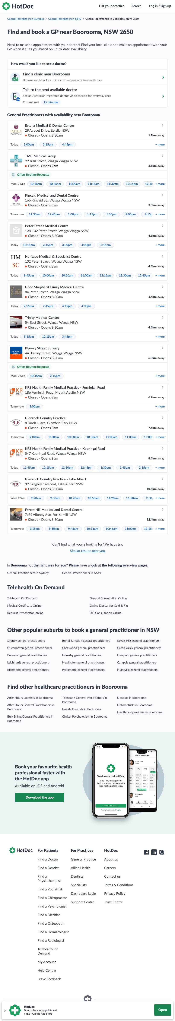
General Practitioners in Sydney (28, 573)
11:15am (93, 183)
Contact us (112, 876)
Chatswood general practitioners (83, 648)
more (160, 144)
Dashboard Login (83, 893)
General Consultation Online (108, 598)
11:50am (132, 498)
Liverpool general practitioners (137, 655)
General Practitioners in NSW (64, 19)
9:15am (29, 336)
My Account (47, 962)
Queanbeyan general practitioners (29, 648)
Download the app (40, 797)
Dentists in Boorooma (131, 697)
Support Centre (82, 902)
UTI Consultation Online (105, 613)
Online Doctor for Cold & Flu (109, 605)
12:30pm (125, 275)
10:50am (93, 498)
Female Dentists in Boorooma (81, 709)
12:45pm (54, 214)
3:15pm (48, 144)
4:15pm (106, 245)
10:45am (55, 183)
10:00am (48, 275)
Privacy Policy (114, 893)
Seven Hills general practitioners (138, 640)
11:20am (113, 498)
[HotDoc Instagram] (162, 852)
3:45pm (67, 336)
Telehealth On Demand (22, 598)
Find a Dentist (48, 868)
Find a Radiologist (51, 940)
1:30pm (111, 214)
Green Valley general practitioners (139, 648)
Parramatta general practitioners (83, 669)
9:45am (73, 528)
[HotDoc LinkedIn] (154, 852)
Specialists (79, 885)
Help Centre (47, 970)
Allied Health (80, 868)
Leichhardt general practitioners (28, 662)
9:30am (54, 437)
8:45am (29, 275)
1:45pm (125, 467)
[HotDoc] (17, 6)
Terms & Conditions (118, 885)
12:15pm (132, 183)
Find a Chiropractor (52, 898)
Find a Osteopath (51, 923)
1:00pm (73, 214)
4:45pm (67, 144)
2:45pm (48, 306)
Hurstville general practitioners (137, 669)
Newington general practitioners (83, 662)
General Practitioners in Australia (25, 19)
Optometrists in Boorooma (134, 705)
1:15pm (92, 214)
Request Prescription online (25, 613)
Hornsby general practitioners (81, 655)
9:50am (55, 498)
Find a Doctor (48, 859)
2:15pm (150, 214)
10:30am (67, 275)
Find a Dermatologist (53, 932)
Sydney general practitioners (26, 640)
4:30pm (86, 306)
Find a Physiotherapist (49, 879)
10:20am (74, 498)
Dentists (77, 876)
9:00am (35, 437)
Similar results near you (87, 551)
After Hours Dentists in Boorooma (30, 697)
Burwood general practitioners (27, 655)
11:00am (74, 183)
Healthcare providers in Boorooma (139, 712)
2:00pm (130, 214)
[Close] (5, 1010)
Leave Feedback (49, 979)
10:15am (36, 183)
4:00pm (86, 245)
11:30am (113, 183)
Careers (110, 868)
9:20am (36, 498)
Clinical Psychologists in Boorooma (85, 716)
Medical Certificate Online (24, 605)
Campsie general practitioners (136, 662)
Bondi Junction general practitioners (86, 640)
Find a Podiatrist (50, 889)
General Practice (83, 859)
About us (111, 859)
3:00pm (29, 144)
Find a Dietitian (49, 915)
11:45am (29, 467)
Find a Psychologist (52, 906)
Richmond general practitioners (28, 669)
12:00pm (150, 437)
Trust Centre (113, 902)
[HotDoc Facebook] (146, 852)
